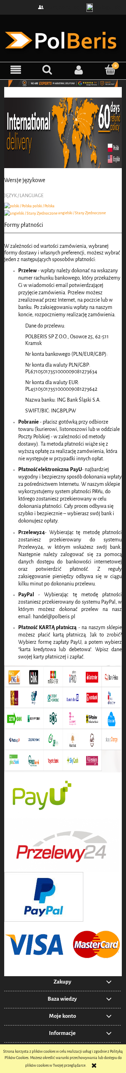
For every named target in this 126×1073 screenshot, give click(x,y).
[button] (15, 69)
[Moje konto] (78, 69)
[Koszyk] (110, 69)
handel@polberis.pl (54, 616)
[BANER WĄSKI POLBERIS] (63, 83)
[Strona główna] (63, 39)
